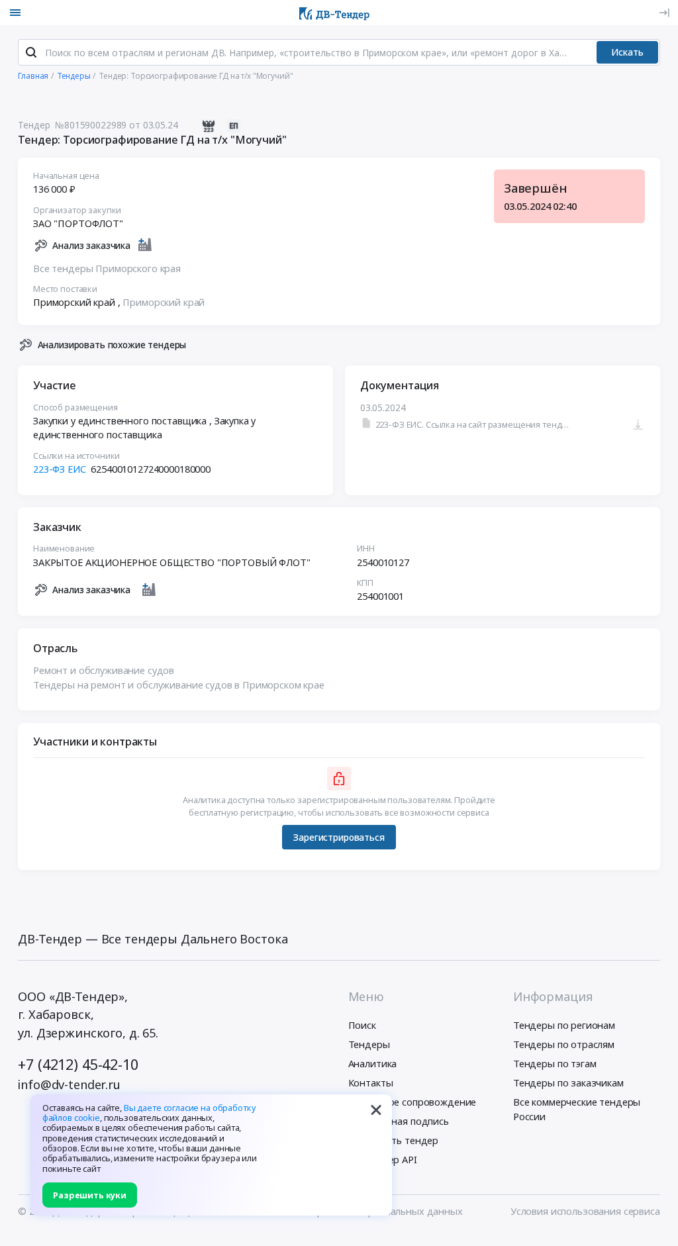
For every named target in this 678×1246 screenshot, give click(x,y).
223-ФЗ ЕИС (59, 468)
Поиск (362, 1024)
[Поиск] (31, 52)
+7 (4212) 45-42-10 (78, 1064)
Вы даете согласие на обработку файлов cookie (149, 1113)
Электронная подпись (398, 1120)
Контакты (370, 1082)
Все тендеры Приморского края (107, 268)
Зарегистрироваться (338, 837)
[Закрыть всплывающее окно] (376, 1110)
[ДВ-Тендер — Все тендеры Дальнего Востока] (334, 12)
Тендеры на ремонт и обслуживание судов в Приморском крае (178, 684)
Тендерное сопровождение (412, 1101)
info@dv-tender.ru (69, 1084)
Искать (627, 52)
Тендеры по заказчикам (568, 1082)
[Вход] (664, 13)
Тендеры (369, 1044)
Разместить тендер (393, 1140)
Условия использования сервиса (585, 1211)
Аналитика (372, 1063)
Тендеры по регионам (564, 1024)
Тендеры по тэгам (555, 1063)
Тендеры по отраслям (563, 1044)
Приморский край (163, 302)
